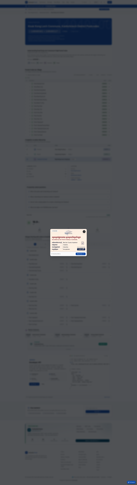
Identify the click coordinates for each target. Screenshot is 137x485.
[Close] (84, 231)
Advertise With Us (57, 253)
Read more (80, 253)
